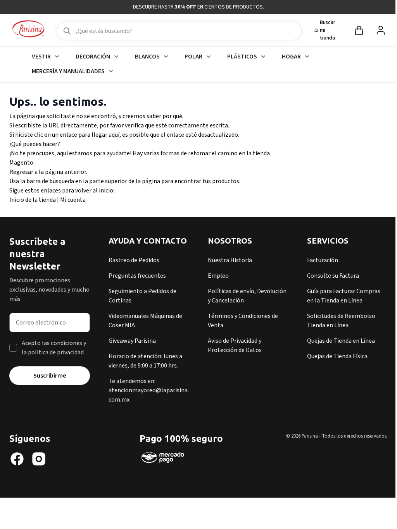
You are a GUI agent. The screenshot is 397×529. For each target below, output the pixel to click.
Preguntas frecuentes (137, 275)
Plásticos (242, 56)
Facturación (322, 260)
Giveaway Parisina (132, 341)
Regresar (21, 172)
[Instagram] (39, 459)
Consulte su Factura (333, 275)
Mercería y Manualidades (68, 71)
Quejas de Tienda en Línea (341, 341)
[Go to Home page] (28, 29)
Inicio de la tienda (32, 200)
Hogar (291, 56)
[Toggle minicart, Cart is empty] (359, 30)
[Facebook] (17, 459)
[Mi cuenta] (381, 30)
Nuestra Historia (230, 260)
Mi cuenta (73, 200)
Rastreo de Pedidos (134, 260)
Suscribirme (49, 375)
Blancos (147, 56)
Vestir (41, 56)
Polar (193, 56)
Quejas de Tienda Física (337, 356)
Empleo (218, 275)
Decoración (93, 56)
